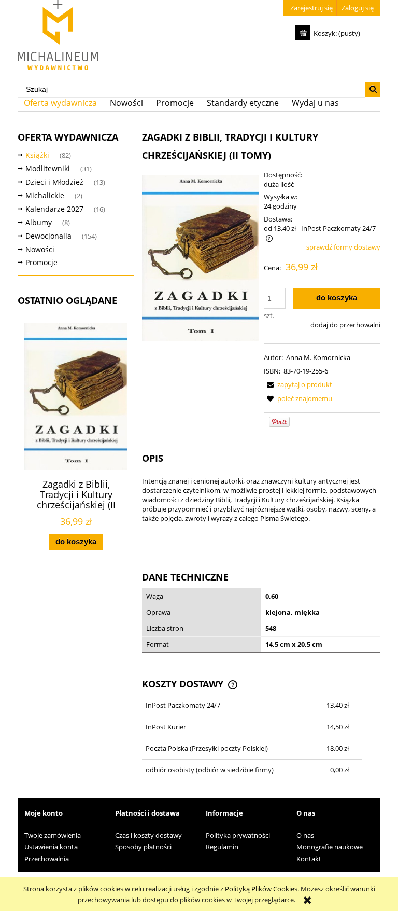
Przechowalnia (46, 858)
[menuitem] (61, 102)
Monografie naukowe (329, 846)
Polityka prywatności (238, 835)
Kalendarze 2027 (54, 209)
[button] (298, 384)
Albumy (38, 222)
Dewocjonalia (48, 236)
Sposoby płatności (143, 846)
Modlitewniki (47, 168)
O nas (305, 835)
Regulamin (222, 846)
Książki (37, 155)
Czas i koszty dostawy (148, 835)
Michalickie (44, 195)
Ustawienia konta (51, 846)
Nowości (39, 249)
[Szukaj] (372, 89)
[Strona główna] (58, 35)
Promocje (41, 262)
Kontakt (308, 858)
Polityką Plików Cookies (261, 888)
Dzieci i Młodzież (54, 182)
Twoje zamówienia (52, 835)
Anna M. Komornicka (318, 357)
